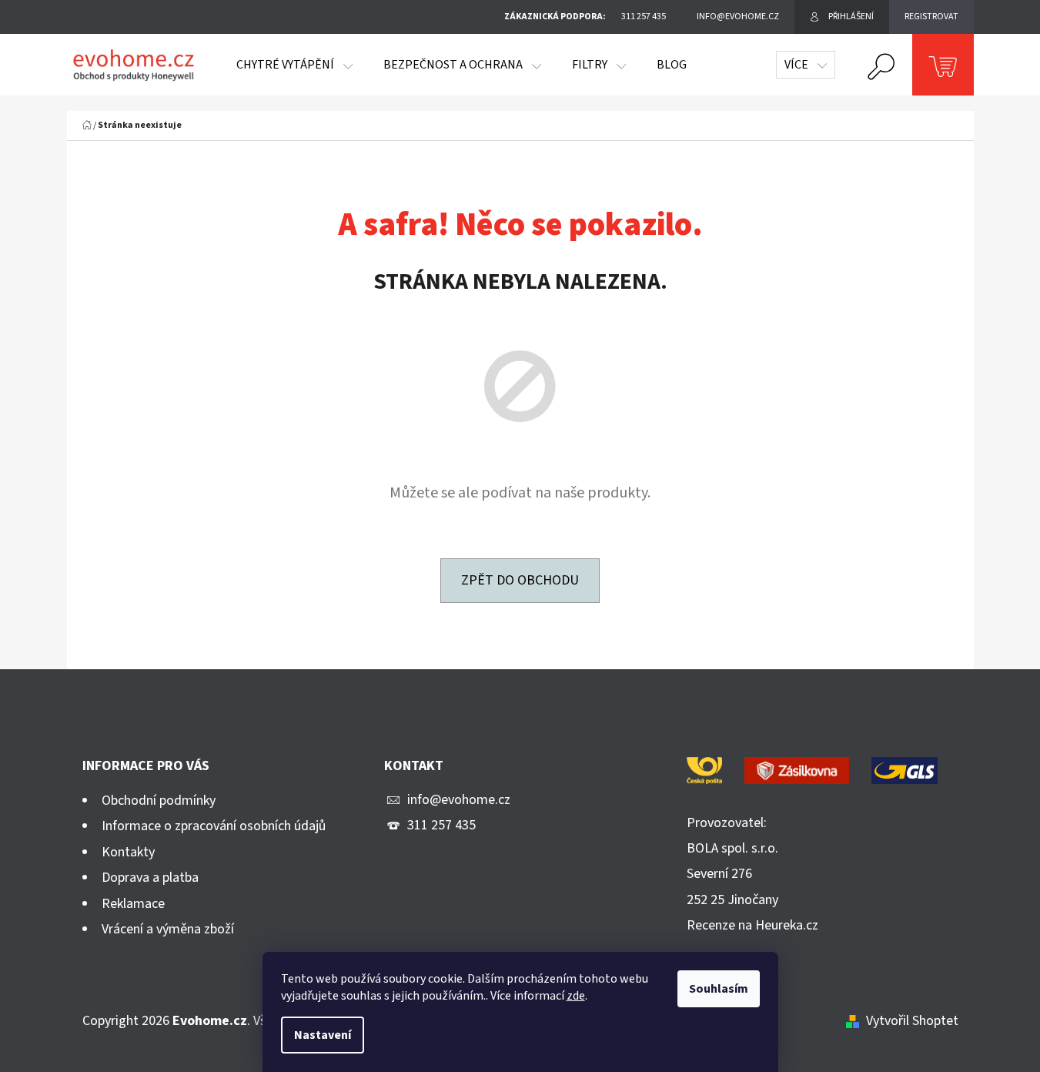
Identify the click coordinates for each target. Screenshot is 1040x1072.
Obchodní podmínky (159, 800)
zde (576, 995)
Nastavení (322, 1035)
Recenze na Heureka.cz (752, 925)
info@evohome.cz (458, 799)
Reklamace (133, 903)
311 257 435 (441, 825)
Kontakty (128, 852)
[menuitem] (294, 64)
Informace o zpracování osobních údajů (214, 826)
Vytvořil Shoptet (912, 1020)
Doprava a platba (150, 877)
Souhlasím (718, 988)
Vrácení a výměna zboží (168, 929)
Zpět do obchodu (520, 580)
